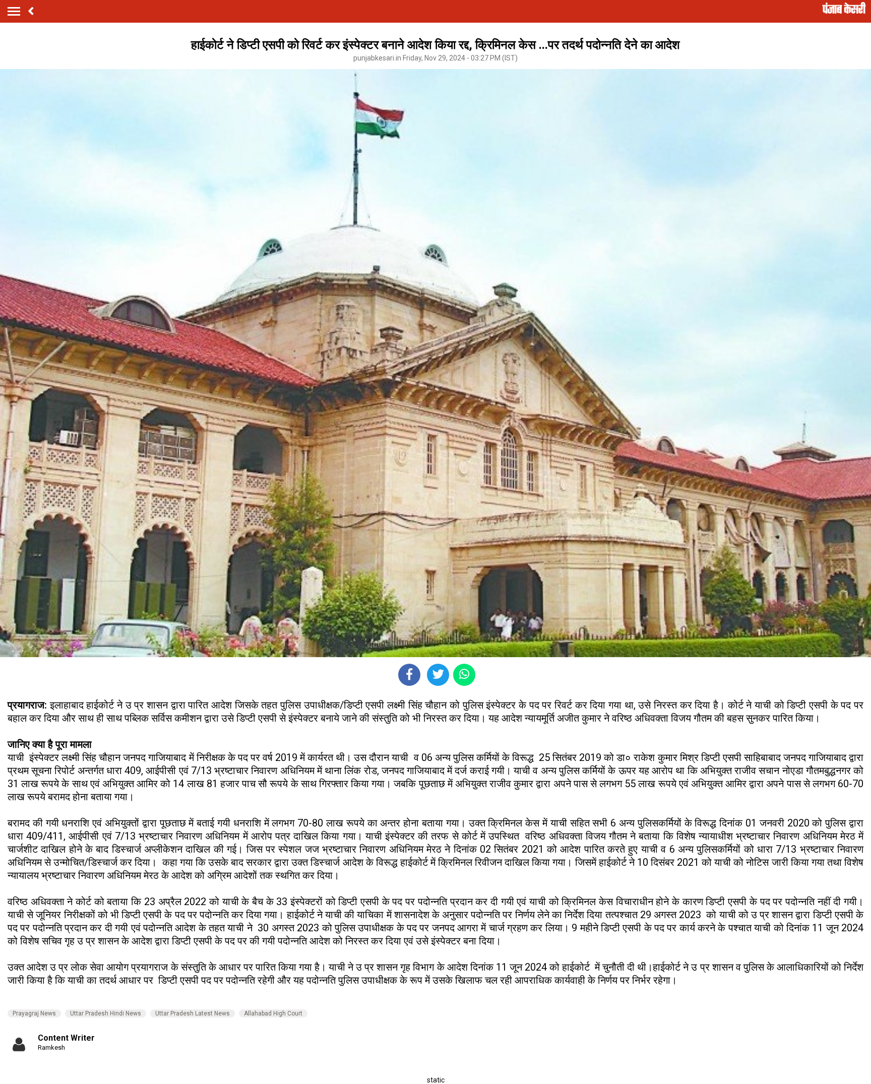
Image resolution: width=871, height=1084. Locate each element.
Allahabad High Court (273, 1013)
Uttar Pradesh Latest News (192, 1013)
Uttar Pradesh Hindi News (105, 1013)
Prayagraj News (34, 1013)
